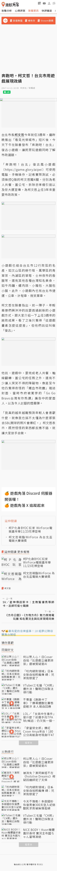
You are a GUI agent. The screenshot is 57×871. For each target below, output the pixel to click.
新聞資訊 (33, 10)
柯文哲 (7, 588)
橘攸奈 (31, 20)
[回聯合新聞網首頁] (3, 4)
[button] (53, 3)
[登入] (49, 3)
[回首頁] (10, 4)
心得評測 (20, 10)
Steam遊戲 (47, 20)
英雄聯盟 (18, 20)
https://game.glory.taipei (23, 169)
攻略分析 (7, 10)
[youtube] (44, 3)
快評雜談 (47, 10)
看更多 (28, 742)
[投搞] (39, 3)
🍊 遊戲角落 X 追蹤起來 (25, 505)
